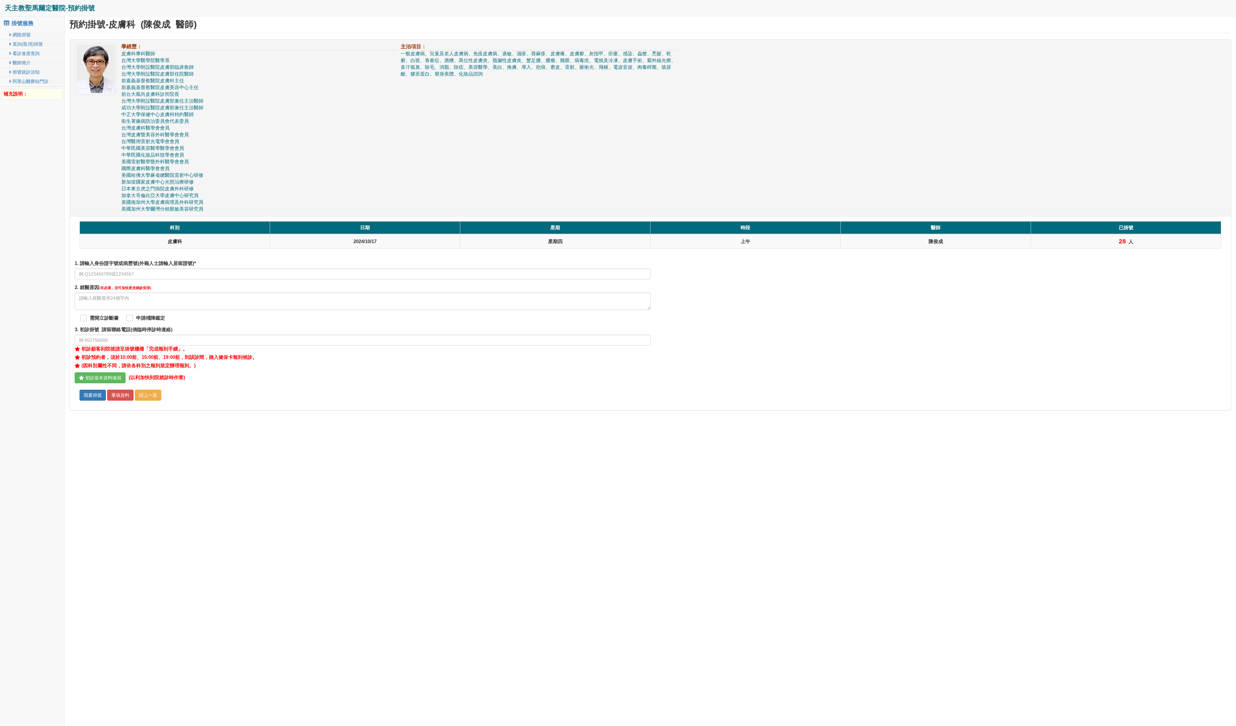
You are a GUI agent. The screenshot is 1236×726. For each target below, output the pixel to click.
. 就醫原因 (113, 287)
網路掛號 (21, 34)
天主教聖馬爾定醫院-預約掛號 (50, 8)
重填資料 (120, 395)
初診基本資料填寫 (102, 377)
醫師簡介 (21, 62)
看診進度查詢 (25, 53)
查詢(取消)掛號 (27, 44)
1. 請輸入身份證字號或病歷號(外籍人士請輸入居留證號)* (135, 263)
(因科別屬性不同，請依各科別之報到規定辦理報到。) (138, 365)
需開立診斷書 (104, 318)
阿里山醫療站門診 (30, 81)
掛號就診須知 (25, 72)
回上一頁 (148, 395)
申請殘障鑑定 (150, 318)
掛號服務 (21, 23)
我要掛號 (93, 395)
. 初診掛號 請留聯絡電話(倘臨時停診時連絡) (124, 329)
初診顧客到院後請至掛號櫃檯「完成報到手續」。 (134, 348)
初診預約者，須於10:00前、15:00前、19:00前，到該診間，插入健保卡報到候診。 (168, 357)
